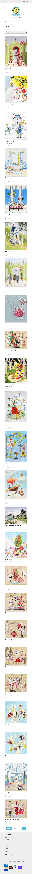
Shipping (7, 848)
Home (6, 837)
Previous (9, 828)
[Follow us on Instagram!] (12, 855)
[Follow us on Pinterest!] (9, 855)
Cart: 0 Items (26, 1)
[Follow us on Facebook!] (6, 855)
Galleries (7, 839)
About (6, 841)
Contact (7, 846)
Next (24, 828)
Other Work (8, 844)
